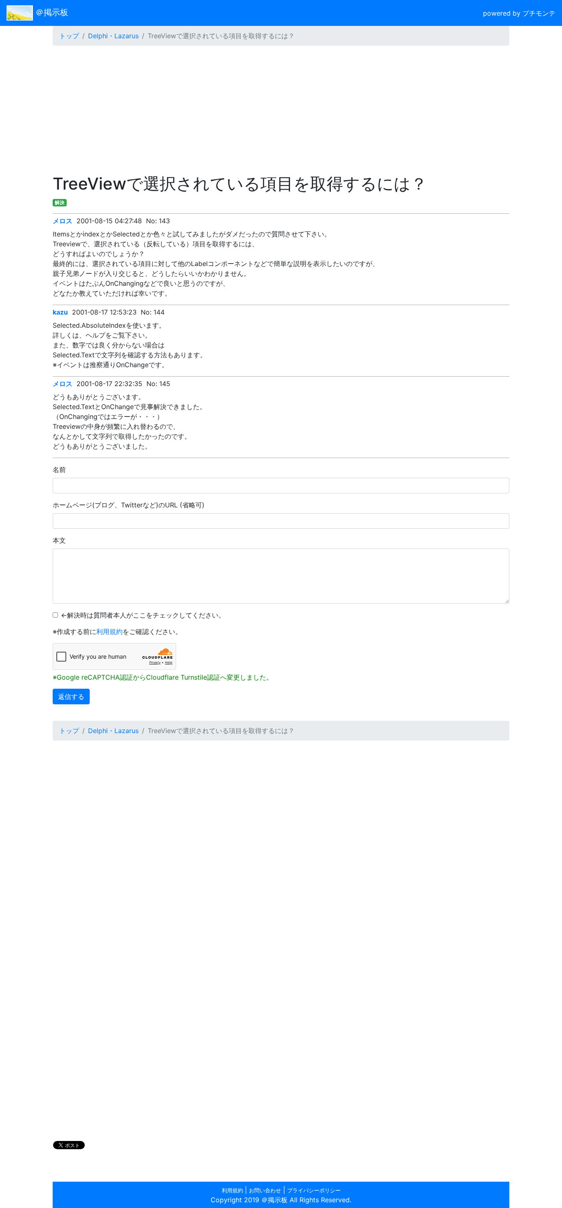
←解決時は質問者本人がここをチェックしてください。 (143, 615)
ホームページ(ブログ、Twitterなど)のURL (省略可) (128, 505)
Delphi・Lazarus (113, 36)
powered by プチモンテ (519, 13)
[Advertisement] (281, 109)
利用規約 (109, 631)
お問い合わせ (265, 1190)
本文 (59, 540)
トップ (69, 36)
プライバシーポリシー (314, 1190)
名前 (59, 469)
